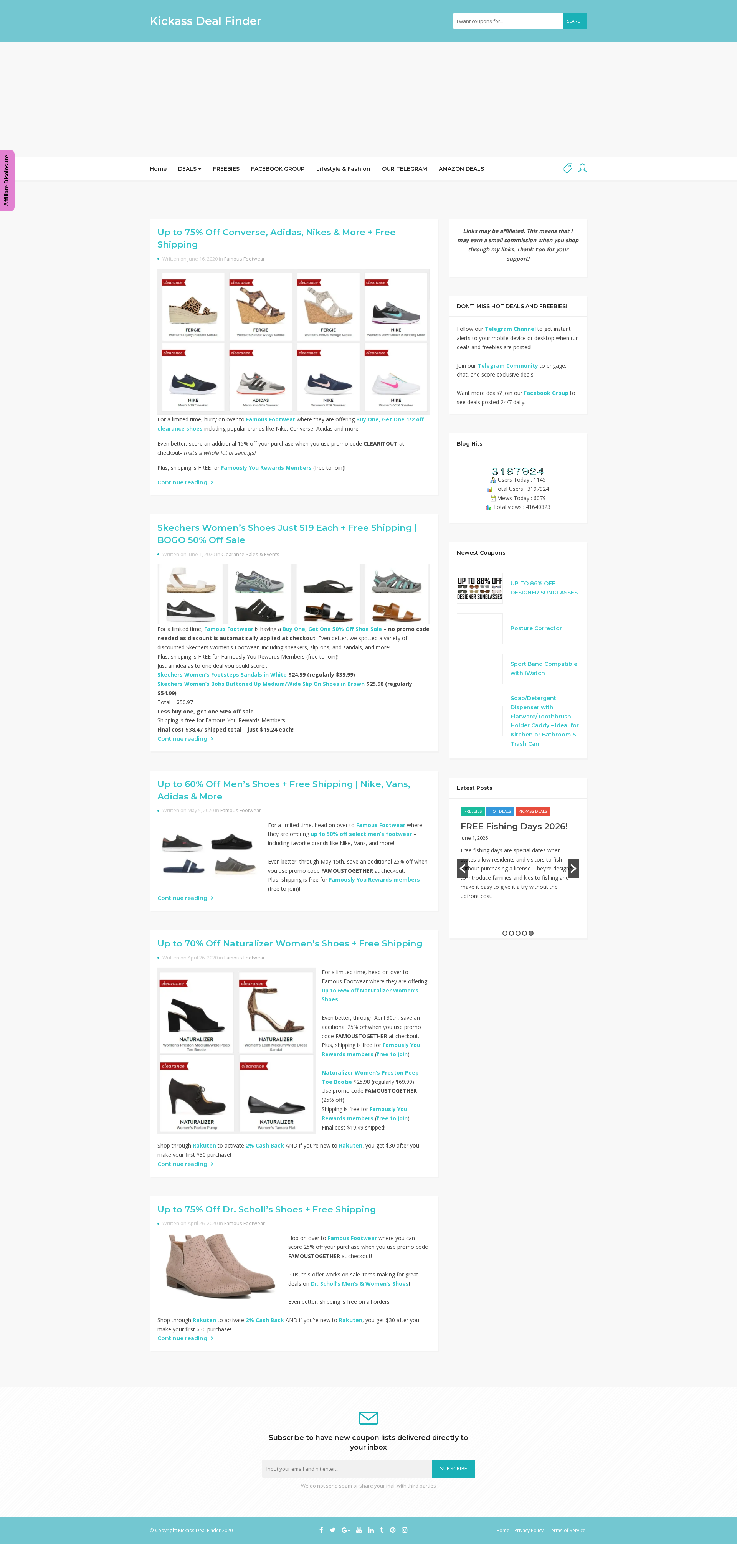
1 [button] (504, 933)
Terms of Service (567, 1530)
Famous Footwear (244, 259)
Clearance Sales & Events (250, 554)
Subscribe (454, 1468)
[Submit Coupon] (567, 169)
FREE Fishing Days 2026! (514, 826)
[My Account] (582, 169)
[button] (462, 868)
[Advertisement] (368, 100)
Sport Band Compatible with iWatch (544, 669)
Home (158, 168)
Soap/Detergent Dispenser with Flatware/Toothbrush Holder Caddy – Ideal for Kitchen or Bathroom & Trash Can (545, 721)
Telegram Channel (510, 328)
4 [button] (524, 933)
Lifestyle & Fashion (343, 168)
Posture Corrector (536, 628)
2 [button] (511, 933)
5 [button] (531, 933)
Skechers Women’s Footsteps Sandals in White (222, 674)
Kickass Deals (533, 811)
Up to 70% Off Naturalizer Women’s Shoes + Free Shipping (290, 943)
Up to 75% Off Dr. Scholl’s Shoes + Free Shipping (266, 1209)
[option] (518, 857)
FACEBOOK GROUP (278, 168)
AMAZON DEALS (461, 168)
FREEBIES (226, 168)
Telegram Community (508, 365)
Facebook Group (546, 392)
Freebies (473, 811)
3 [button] (518, 933)
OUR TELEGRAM (404, 168)
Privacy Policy (529, 1530)
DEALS (188, 168)
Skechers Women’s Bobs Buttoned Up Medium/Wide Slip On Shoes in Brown (261, 683)
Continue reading (183, 482)
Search (575, 21)
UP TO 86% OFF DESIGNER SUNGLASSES (544, 588)
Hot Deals (500, 811)
